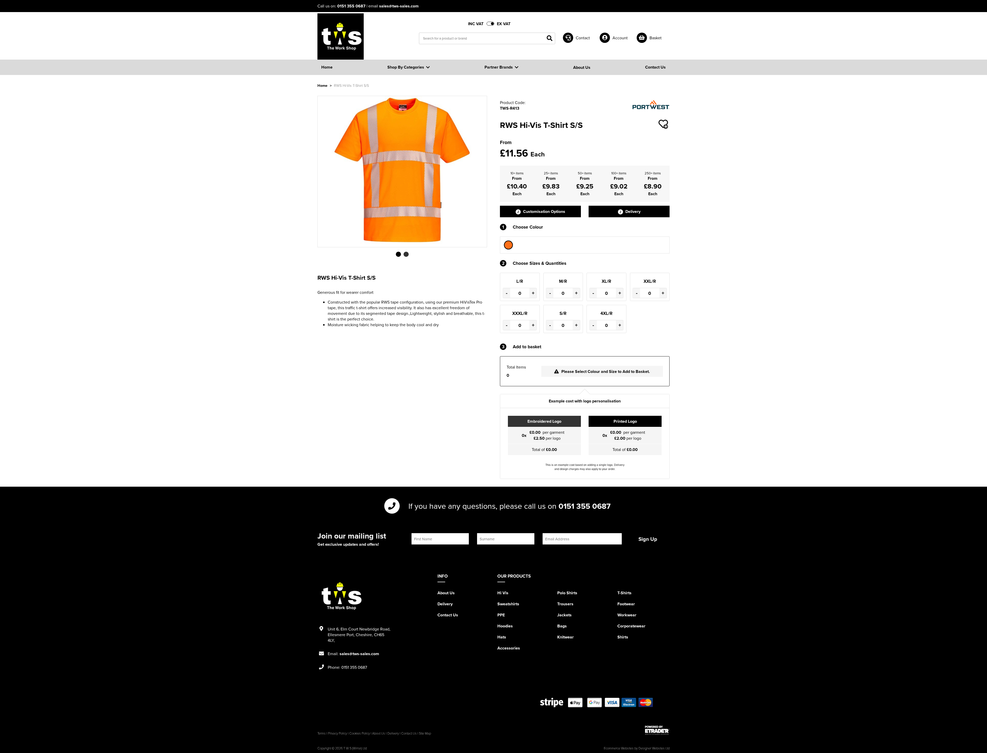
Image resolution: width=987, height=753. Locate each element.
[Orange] (508, 245)
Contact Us (447, 615)
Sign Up (647, 539)
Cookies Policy (359, 733)
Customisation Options (543, 211)
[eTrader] (657, 730)
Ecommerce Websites (619, 748)
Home (322, 85)
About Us (446, 593)
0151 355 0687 (351, 6)
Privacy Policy (337, 733)
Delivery (632, 211)
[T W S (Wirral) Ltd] (340, 36)
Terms (321, 733)
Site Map (425, 733)
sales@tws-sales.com (399, 6)
